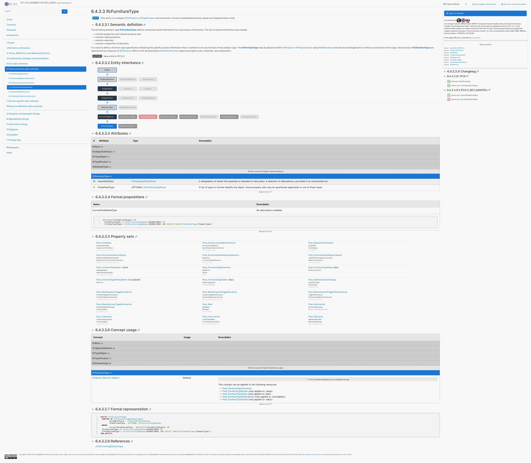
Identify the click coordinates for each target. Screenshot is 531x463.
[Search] (64, 11)
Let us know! (475, 38)
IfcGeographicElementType (230, 117)
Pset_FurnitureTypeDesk (320, 267)
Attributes (454, 53)
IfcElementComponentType (209, 117)
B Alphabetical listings (17, 119)
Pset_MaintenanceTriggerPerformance (327, 292)
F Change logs (13, 140)
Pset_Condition (103, 242)
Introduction (12, 35)
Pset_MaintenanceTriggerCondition (114, 292)
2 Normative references (18, 48)
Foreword (11, 30)
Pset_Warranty (315, 316)
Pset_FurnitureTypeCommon (216, 267)
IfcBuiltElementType (127, 117)
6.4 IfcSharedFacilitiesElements (20, 87)
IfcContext (128, 89)
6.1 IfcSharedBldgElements (18, 74)
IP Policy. (349, 454)
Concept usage (456, 60)
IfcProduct (132, 18)
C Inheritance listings (17, 124)
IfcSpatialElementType (127, 107)
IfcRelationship (148, 79)
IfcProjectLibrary (304, 47)
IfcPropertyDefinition (128, 79)
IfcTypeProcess (127, 98)
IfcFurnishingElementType (108, 117)
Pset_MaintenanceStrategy (322, 279)
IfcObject (148, 89)
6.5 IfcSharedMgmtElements (19, 92)
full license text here (311, 454)
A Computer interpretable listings (23, 113)
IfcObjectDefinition (107, 79)
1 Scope (10, 42)
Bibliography (12, 147)
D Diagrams (12, 129)
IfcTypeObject (107, 89)
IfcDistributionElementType (169, 117)
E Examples (12, 134)
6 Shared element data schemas (22, 69)
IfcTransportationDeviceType (250, 117)
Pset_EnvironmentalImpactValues (325, 255)
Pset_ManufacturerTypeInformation (114, 304)
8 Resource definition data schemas (24, 106)
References (454, 65)
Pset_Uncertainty (211, 316)
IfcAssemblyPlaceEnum (144, 181)
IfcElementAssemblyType (189, 117)
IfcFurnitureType (128, 29)
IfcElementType (107, 107)
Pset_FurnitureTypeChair (108, 267)
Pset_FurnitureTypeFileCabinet (111, 279)
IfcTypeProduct (147, 18)
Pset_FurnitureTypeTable (214, 279)
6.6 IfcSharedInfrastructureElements (22, 96)
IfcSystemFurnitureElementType (128, 126)
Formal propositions (457, 55)
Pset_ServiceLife (316, 304)
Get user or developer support (514, 4)
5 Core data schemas (17, 63)
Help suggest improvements (485, 4)
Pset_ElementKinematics (320, 242)
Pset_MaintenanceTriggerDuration (219, 292)
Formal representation (458, 62)
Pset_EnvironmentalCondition (111, 255)
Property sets (455, 57)
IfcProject (287, 47)
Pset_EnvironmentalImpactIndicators (220, 255)
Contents (11, 24)
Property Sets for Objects (105, 377)
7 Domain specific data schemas (22, 101)
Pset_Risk (207, 304)
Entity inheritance (456, 50)
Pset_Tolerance (104, 316)
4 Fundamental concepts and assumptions (27, 58)
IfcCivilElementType (148, 117)
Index (9, 152)
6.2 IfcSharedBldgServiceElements (21, 78)
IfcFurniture (125, 50)
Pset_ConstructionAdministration (218, 242)
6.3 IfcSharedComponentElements (21, 83)
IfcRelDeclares (326, 47)
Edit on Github (456, 13)
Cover (9, 19)
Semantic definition (457, 48)
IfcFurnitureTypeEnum (154, 187)
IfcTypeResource (148, 98)
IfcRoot (107, 70)
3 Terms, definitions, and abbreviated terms (28, 53)
